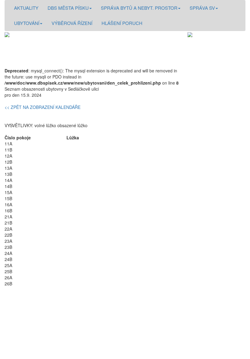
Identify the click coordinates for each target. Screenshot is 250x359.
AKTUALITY (26, 8)
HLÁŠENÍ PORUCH (122, 23)
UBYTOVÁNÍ (26, 23)
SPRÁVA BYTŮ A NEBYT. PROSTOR (139, 8)
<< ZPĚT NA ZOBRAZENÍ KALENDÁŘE (42, 107)
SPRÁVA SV (202, 8)
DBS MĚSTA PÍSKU (68, 8)
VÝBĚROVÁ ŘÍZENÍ (72, 23)
